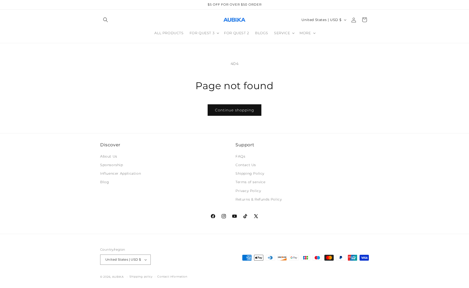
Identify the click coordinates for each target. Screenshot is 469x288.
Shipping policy (141, 276)
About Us (108, 156)
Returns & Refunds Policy (258, 199)
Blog (104, 182)
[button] (105, 19)
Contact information (172, 276)
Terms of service (250, 182)
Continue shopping (234, 110)
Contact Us (245, 164)
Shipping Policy (249, 173)
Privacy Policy (248, 190)
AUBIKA (118, 276)
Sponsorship (111, 164)
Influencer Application (120, 173)
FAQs (240, 156)
